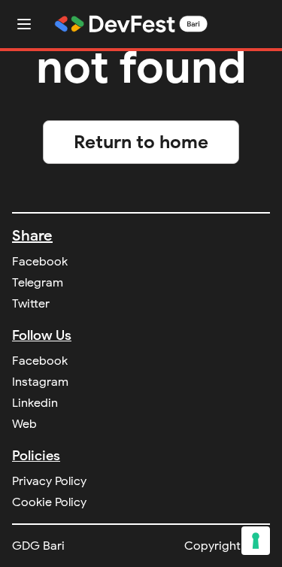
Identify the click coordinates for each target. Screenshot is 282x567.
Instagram (40, 382)
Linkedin (35, 403)
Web (24, 424)
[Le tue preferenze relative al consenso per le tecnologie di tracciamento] (255, 540)
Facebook (40, 261)
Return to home (141, 142)
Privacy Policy (49, 481)
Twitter (31, 303)
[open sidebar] (24, 24)
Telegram (37, 282)
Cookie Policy (49, 502)
